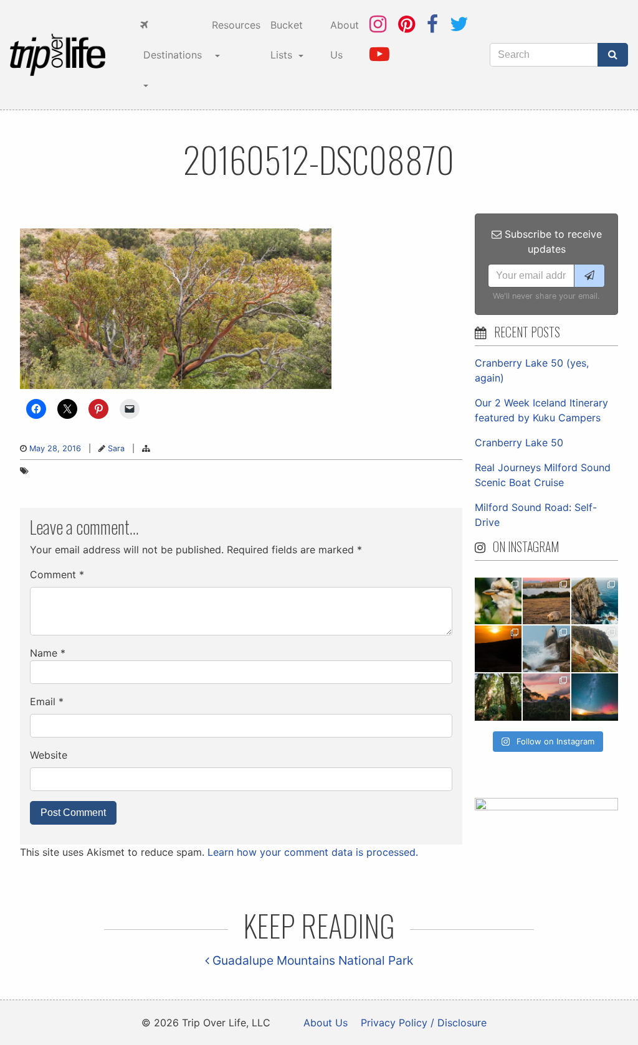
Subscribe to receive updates (552, 241)
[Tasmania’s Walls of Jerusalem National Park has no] (546, 696)
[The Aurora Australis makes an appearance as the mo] (594, 696)
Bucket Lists (286, 40)
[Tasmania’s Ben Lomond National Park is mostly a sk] (594, 649)
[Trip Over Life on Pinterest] (406, 24)
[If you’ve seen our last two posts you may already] (594, 601)
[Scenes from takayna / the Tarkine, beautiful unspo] (498, 696)
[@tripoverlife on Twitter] (459, 24)
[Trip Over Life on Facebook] (432, 24)
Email (47, 701)
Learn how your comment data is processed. (312, 852)
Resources (236, 25)
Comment (57, 574)
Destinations (171, 55)
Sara (116, 448)
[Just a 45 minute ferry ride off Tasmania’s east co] (546, 601)
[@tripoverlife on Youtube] (379, 54)
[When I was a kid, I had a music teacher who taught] (498, 601)
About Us (344, 40)
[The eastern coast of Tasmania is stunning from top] (546, 649)
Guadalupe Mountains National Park (311, 960)
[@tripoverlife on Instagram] (377, 24)
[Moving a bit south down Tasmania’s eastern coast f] (498, 649)
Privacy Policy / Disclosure (424, 1022)
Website (48, 755)
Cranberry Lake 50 (519, 442)
